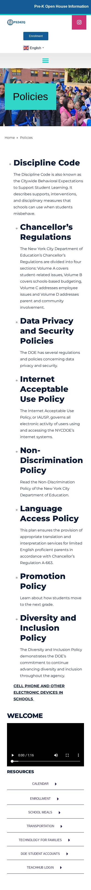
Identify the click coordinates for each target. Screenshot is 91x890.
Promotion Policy (43, 581)
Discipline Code (47, 163)
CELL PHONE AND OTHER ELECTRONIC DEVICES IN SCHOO (39, 692)
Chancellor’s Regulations (46, 232)
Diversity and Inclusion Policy (48, 628)
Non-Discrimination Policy (51, 460)
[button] (45, 60)
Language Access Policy (49, 513)
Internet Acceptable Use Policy (44, 389)
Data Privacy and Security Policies (47, 331)
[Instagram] (79, 22)
